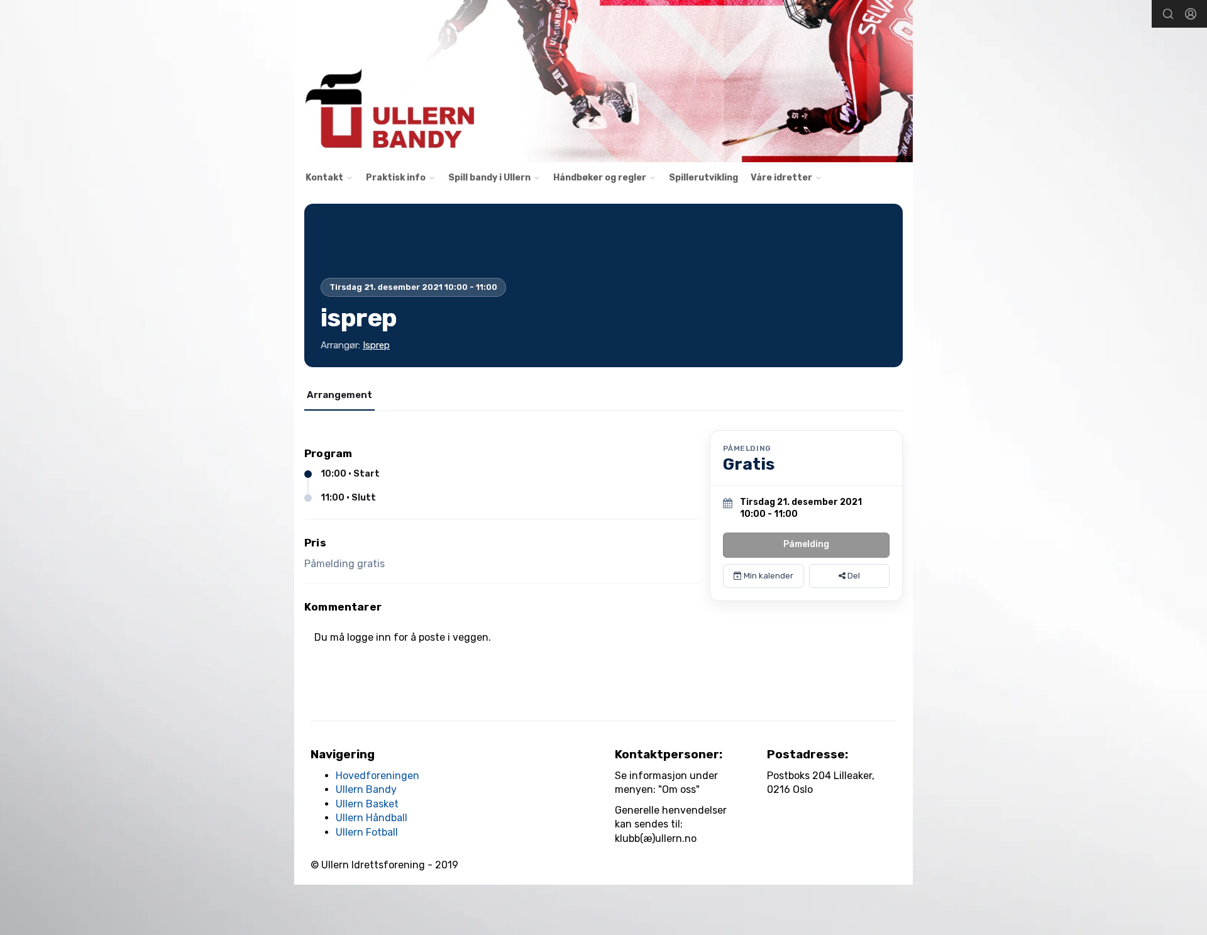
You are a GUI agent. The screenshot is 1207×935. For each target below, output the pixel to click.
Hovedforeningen (377, 776)
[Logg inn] (1190, 14)
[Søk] (1168, 14)
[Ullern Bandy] (603, 81)
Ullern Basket (367, 804)
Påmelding (806, 544)
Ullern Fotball (367, 832)
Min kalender (767, 575)
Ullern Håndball (371, 818)
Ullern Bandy (366, 789)
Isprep (376, 345)
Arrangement (339, 395)
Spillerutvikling (703, 177)
